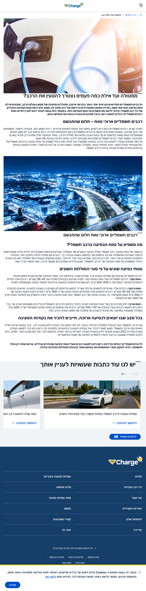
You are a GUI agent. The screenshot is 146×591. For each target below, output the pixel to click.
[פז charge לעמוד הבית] (73, 462)
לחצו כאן (51, 576)
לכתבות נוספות (128, 436)
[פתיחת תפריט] (141, 5)
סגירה (12, 585)
